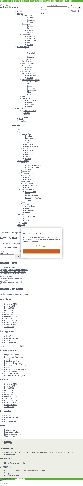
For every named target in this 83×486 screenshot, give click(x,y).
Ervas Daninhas (31, 87)
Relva (29, 107)
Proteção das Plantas (31, 80)
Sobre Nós (21, 119)
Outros (30, 22)
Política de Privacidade (22, 452)
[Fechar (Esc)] (7, 483)
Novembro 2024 (10, 321)
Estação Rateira (30, 31)
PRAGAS (7, 340)
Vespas (30, 43)
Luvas (29, 67)
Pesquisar (4, 253)
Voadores (26, 34)
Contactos (21, 121)
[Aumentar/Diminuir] (1, 483)
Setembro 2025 (10, 304)
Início (2, 233)
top (1, 481)
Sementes (26, 98)
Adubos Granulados (32, 52)
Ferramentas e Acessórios (28, 64)
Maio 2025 (8, 310)
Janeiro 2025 (9, 318)
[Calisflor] (3, 7)
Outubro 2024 (10, 323)
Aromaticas (32, 100)
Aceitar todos (41, 251)
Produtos (21, 109)
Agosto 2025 (9, 306)
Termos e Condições (40, 452)
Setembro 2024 (10, 325)
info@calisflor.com (11, 475)
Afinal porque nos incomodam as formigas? (14, 374)
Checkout (75, 11)
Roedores (26, 24)
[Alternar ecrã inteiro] (3, 483)
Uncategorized (10, 342)
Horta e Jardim (23, 47)
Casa (26, 117)
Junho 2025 (9, 308)
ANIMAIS (7, 336)
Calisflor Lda (20, 479)
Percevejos (31, 41)
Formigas (31, 20)
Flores (29, 102)
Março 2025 (9, 314)
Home (19, 12)
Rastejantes (27, 16)
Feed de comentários (12, 434)
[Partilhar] (5, 483)
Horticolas (31, 104)
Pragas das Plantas (31, 91)
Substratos (26, 61)
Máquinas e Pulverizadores (28, 72)
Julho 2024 (9, 327)
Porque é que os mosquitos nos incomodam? (15, 370)
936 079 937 (9, 473)
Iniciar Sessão (72, 7)
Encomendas (20, 463)
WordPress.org (10, 436)
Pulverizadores (33, 76)
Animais (27, 115)
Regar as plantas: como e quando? (14, 270)
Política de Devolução (57, 452)
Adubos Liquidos (30, 56)
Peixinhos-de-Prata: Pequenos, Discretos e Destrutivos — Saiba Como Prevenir (13, 274)
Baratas (30, 18)
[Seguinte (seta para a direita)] (3, 485)
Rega (24, 96)
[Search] (79, 8)
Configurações (41, 246)
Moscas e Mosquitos (31, 37)
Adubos (25, 49)
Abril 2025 (8, 312)
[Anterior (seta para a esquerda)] (1, 485)
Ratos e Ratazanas (31, 27)
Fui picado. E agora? (8, 268)
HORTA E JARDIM (11, 338)
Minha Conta (9, 463)
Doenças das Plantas (32, 83)
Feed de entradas (11, 432)
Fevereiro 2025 (10, 316)
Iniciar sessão (9, 430)
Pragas (20, 14)
